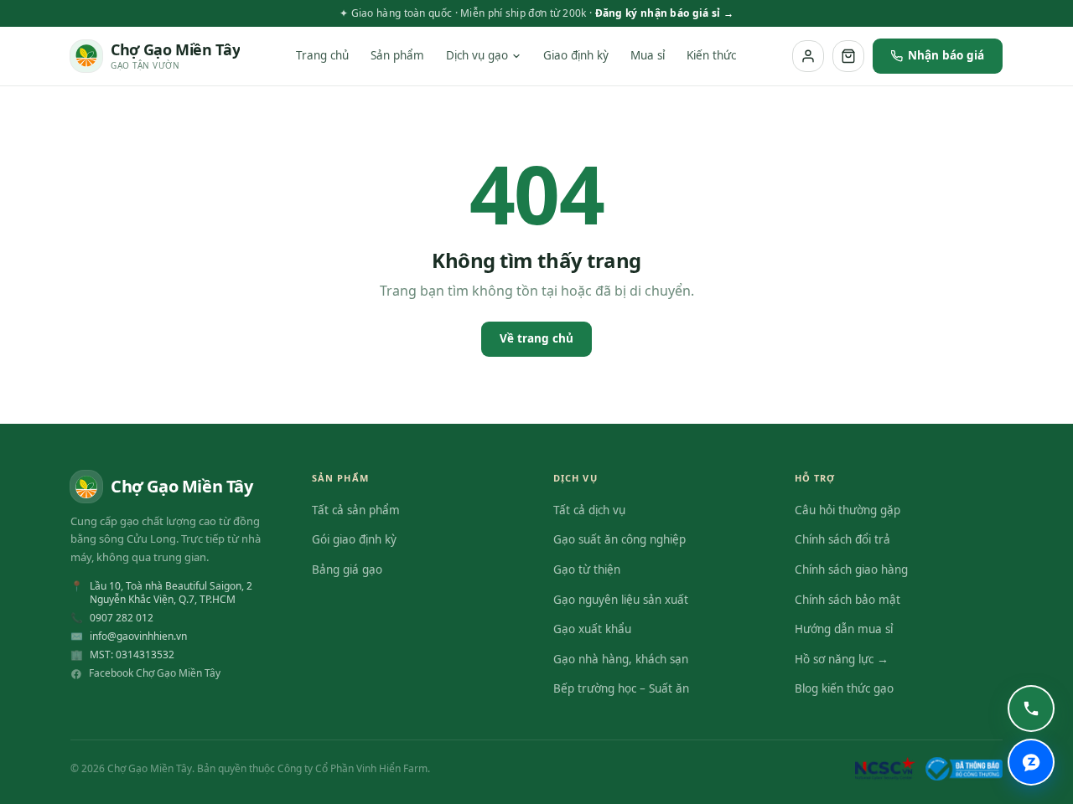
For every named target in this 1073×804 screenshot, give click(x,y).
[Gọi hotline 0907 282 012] (1031, 708)
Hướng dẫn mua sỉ (844, 628)
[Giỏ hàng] (848, 56)
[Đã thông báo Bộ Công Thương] (964, 769)
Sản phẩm (397, 55)
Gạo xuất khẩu (592, 628)
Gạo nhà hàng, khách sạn (620, 659)
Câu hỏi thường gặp (847, 510)
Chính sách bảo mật (847, 599)
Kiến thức (711, 55)
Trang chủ (322, 55)
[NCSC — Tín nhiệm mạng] (885, 769)
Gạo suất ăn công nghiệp (619, 539)
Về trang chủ (536, 338)
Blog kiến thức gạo (844, 688)
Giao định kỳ (576, 55)
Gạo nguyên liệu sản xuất (620, 599)
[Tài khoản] (808, 56)
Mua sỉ (647, 55)
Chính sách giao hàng (851, 569)
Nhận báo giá (946, 55)
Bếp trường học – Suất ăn (621, 688)
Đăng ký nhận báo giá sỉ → (664, 13)
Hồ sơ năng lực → (842, 659)
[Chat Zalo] (1031, 762)
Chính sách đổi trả (842, 539)
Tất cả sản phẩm (356, 510)
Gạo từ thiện (586, 569)
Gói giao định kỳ (354, 539)
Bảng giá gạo (347, 569)
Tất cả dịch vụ (589, 510)
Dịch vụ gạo (477, 55)
